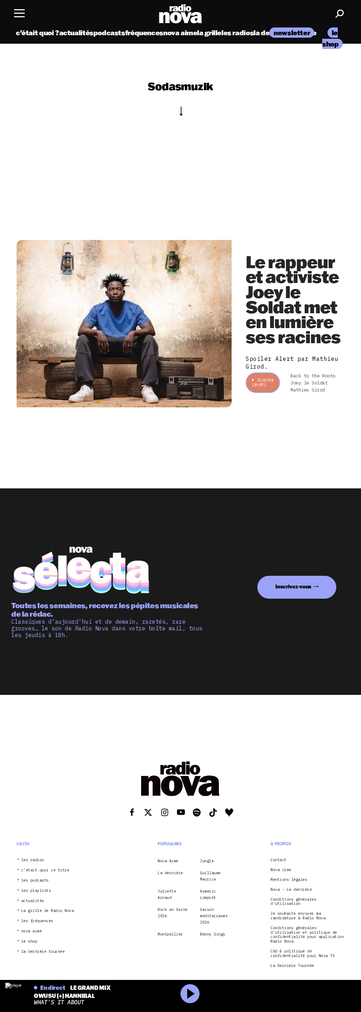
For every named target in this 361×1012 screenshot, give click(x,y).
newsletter (292, 32)
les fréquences (37, 921)
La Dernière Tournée (292, 965)
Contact (278, 860)
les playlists (36, 890)
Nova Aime (168, 860)
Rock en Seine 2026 (173, 912)
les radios (237, 32)
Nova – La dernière (291, 889)
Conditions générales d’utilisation (293, 901)
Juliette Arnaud (167, 894)
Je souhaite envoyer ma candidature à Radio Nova (297, 915)
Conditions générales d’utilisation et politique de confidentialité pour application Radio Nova (307, 935)
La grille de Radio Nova (47, 910)
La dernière (170, 872)
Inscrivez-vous (293, 586)
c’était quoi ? (37, 32)
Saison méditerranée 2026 (213, 916)
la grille (209, 32)
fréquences (144, 32)
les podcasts (35, 880)
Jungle (207, 860)
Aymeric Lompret (208, 894)
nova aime (180, 32)
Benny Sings (212, 934)
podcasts (109, 32)
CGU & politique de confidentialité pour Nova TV (302, 953)
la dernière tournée (43, 951)
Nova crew (280, 870)
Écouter (263, 382)
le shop (29, 941)
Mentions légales (288, 879)
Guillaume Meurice (210, 876)
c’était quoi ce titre (45, 870)
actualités (76, 32)
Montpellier (170, 934)
